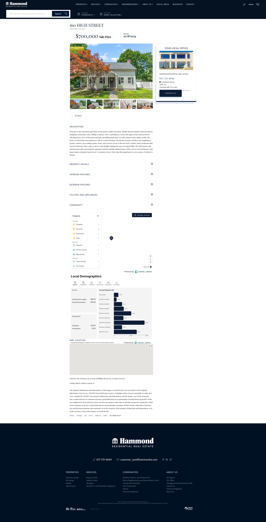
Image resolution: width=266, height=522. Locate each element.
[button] (60, 14)
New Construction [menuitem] (129, 486)
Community (87, 15)
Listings (79, 415)
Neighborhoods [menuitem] (129, 4)
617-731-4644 (244, 4)
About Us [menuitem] (147, 4)
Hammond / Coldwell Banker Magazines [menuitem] (100, 486)
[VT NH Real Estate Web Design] (188, 508)
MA (85, 415)
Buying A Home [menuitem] (91, 477)
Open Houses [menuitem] (71, 486)
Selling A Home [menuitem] (91, 480)
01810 (105, 415)
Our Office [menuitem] (170, 480)
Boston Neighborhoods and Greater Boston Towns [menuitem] (141, 480)
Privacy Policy (94, 509)
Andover (98, 415)
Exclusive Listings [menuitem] (72, 477)
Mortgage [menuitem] (89, 483)
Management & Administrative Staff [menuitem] (179, 483)
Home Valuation (112, 15)
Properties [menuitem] (81, 4)
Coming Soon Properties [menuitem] (131, 483)
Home (72, 415)
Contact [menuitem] (190, 4)
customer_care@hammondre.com (138, 459)
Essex (91, 415)
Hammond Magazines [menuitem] (130, 492)
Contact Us (170, 93)
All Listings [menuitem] (70, 480)
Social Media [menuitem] (163, 4)
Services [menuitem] (95, 4)
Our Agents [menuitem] (171, 477)
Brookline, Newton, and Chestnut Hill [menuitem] (136, 477)
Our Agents (186, 90)
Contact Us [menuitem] (171, 486)
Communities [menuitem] (110, 4)
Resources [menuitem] (178, 4)
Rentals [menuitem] (68, 483)
